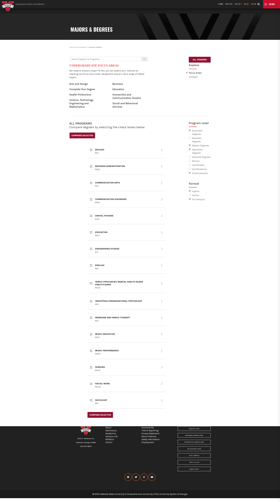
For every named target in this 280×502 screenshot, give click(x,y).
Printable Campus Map (194, 435)
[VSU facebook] (128, 477)
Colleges (193, 77)
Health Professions (80, 94)
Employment (148, 442)
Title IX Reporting (150, 430)
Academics (110, 433)
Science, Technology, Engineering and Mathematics (81, 103)
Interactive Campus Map (194, 442)
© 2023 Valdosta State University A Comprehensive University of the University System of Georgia (140, 494)
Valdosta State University (78, 47)
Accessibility (148, 427)
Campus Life (111, 436)
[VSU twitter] (136, 477)
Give (245, 4)
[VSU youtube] (152, 477)
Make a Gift (194, 469)
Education (118, 89)
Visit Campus (194, 456)
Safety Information (151, 439)
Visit (252, 4)
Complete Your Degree (82, 89)
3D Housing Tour (194, 449)
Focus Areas (195, 73)
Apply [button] (237, 4)
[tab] (126, 150)
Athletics (109, 439)
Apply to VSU (194, 462)
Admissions (111, 430)
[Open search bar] (258, 3)
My (220, 4)
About (108, 427)
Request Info (194, 429)
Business (117, 83)
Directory (229, 4)
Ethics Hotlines (149, 436)
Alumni (108, 442)
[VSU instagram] (144, 477)
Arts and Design (78, 83)
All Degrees (200, 59)
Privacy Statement (150, 433)
